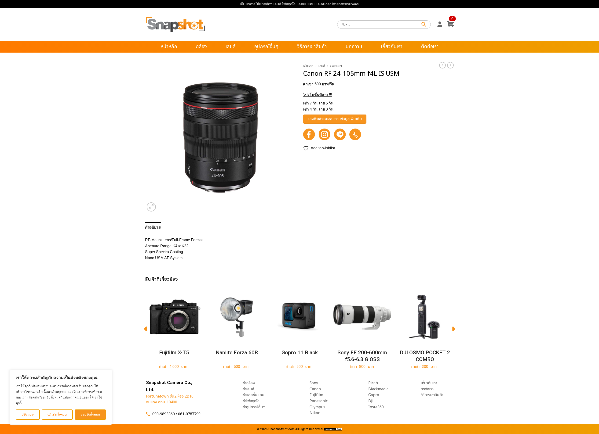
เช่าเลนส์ (247, 389)
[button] (439, 24)
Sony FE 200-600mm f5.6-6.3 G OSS (362, 355)
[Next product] (442, 65)
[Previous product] (450, 65)
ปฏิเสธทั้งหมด (57, 414)
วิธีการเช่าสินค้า (312, 46)
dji (370, 401)
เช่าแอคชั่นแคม (252, 395)
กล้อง (201, 46)
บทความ (354, 46)
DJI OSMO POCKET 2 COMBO (425, 355)
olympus (317, 407)
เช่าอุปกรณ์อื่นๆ (253, 407)
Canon (336, 66)
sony (314, 383)
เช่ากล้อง (248, 383)
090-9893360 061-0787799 (176, 414)
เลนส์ (231, 46)
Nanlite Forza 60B (237, 352)
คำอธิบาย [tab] (153, 227)
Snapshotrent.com (281, 429)
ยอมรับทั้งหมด (90, 414)
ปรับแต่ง (28, 414)
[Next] (453, 330)
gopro (373, 395)
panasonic (319, 401)
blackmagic (378, 389)
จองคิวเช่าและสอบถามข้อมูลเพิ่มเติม (335, 119)
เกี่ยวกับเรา (391, 46)
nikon (315, 413)
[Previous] (145, 330)
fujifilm (316, 395)
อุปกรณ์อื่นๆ (266, 46)
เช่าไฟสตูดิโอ (250, 401)
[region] (60, 397)
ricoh (373, 383)
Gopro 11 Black (299, 352)
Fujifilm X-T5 (174, 352)
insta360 (376, 407)
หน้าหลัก (169, 46)
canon (315, 389)
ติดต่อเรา (430, 46)
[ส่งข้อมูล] (424, 25)
